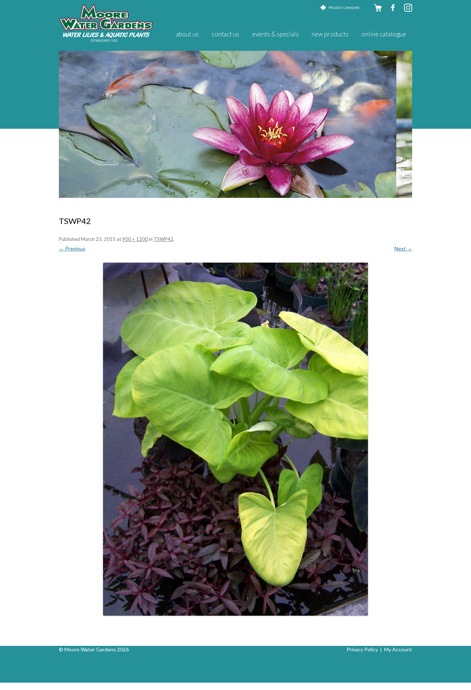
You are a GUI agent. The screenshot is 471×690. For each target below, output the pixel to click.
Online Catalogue (383, 34)
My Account (398, 649)
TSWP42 (163, 239)
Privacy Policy (362, 649)
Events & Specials (275, 34)
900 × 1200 (135, 239)
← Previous (72, 248)
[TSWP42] (235, 439)
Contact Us (225, 34)
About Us (187, 34)
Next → (403, 248)
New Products (330, 34)
